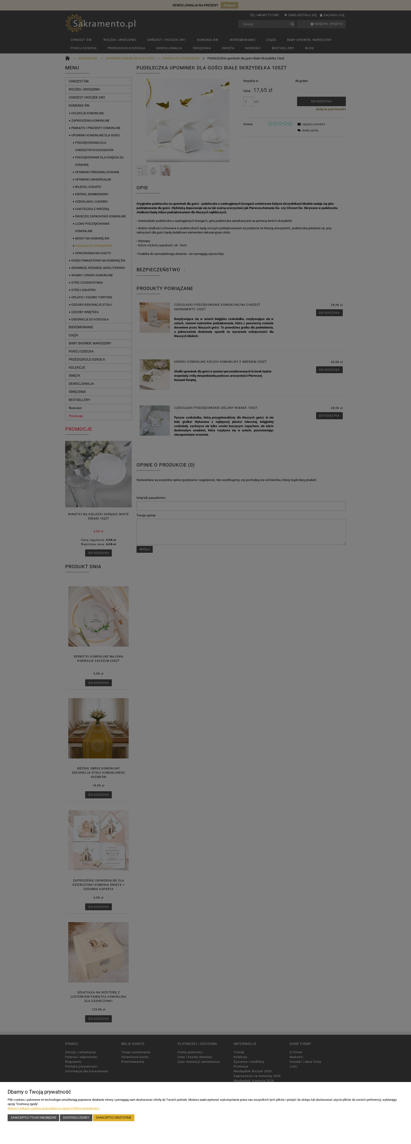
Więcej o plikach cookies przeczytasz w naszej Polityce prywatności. (54, 1108)
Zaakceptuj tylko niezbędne (33, 1117)
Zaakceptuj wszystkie (113, 1117)
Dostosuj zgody (76, 1117)
